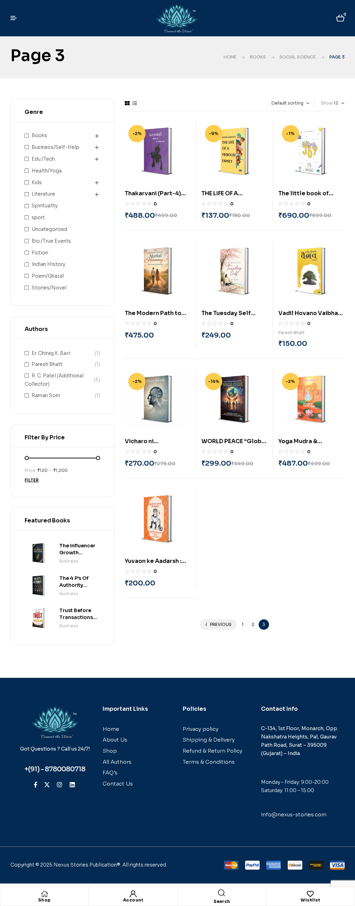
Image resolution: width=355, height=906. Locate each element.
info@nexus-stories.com (294, 814)
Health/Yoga (47, 171)
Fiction (40, 253)
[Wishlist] (310, 893)
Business (68, 561)
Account (133, 900)
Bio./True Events (51, 241)
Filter (32, 480)
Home (230, 57)
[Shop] (44, 893)
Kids (37, 182)
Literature (43, 194)
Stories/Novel (49, 288)
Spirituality (45, 206)
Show (327, 103)
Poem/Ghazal (48, 276)
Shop (44, 900)
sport (38, 217)
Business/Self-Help (55, 147)
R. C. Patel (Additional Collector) (54, 380)
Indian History (48, 264)
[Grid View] (127, 103)
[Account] (133, 893)
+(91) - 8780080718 (54, 769)
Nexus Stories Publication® (86, 865)
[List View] (134, 103)
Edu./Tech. (44, 159)
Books (258, 57)
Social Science (297, 57)
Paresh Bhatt (291, 332)
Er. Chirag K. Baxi (51, 353)
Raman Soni (46, 395)
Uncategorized (49, 229)
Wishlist (310, 900)
